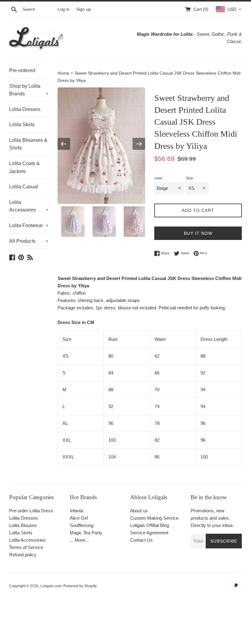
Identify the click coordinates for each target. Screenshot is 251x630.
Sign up (83, 9)
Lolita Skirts (22, 124)
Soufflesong (81, 525)
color (158, 178)
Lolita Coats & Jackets (24, 167)
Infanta (76, 510)
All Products (28, 241)
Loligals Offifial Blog (149, 525)
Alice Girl (79, 518)
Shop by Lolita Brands (28, 90)
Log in (63, 9)
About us (139, 510)
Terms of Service (26, 547)
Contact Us (141, 540)
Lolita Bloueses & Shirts (28, 144)
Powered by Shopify (80, 586)
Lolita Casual (23, 186)
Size (189, 178)
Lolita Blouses (23, 525)
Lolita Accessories (28, 206)
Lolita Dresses (24, 109)
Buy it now (198, 233)
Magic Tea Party (86, 532)
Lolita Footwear (28, 225)
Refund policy (22, 554)
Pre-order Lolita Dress (31, 510)
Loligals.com (51, 586)
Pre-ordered (22, 70)
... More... (79, 540)
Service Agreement (149, 532)
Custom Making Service (154, 518)
